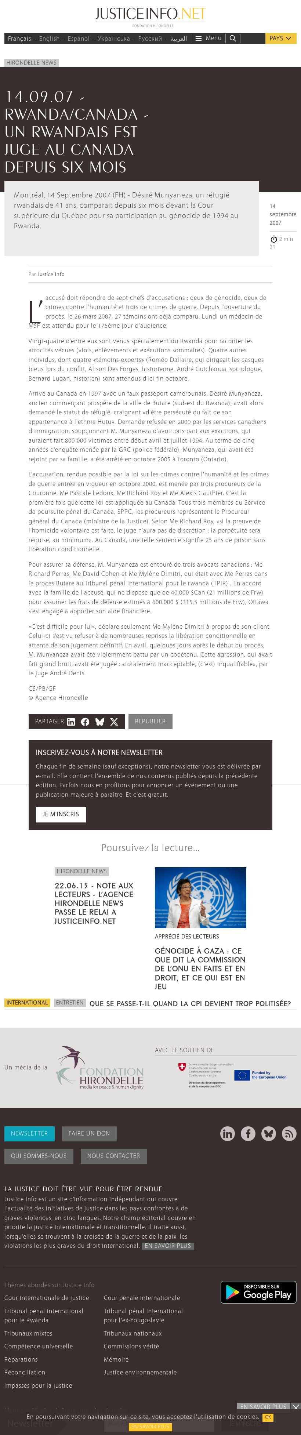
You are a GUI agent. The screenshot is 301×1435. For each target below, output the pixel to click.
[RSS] (289, 1133)
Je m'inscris (61, 814)
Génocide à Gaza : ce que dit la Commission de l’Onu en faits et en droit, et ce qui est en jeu (200, 968)
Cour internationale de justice (46, 1298)
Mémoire (116, 1360)
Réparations (21, 1360)
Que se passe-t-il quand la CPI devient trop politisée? (190, 1002)
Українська (114, 39)
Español (79, 39)
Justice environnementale (140, 1373)
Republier (150, 722)
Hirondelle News (32, 63)
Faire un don (89, 1134)
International (27, 1003)
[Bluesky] (268, 1133)
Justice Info (51, 274)
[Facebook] (248, 1133)
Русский (150, 39)
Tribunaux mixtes (28, 1334)
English (49, 39)
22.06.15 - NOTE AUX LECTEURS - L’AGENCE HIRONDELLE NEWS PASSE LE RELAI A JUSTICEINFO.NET (94, 902)
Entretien (70, 1003)
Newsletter (29, 1134)
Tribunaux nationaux (133, 1334)
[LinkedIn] (227, 1133)
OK (268, 1417)
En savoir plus (150, 1427)
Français (19, 39)
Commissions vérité (131, 1347)
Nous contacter (113, 1156)
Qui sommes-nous (39, 1156)
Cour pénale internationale (142, 1298)
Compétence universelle (38, 1347)
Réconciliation (25, 1373)
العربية (178, 39)
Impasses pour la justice (38, 1386)
